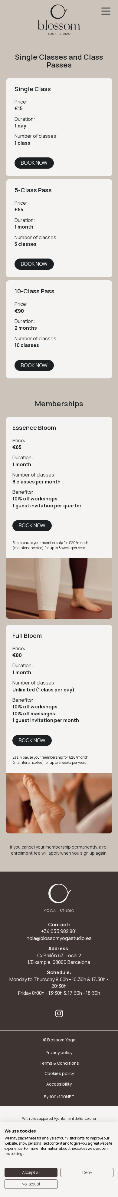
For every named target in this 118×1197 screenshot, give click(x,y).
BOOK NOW (34, 162)
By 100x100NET (59, 1097)
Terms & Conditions (59, 1063)
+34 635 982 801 (59, 931)
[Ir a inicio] (59, 20)
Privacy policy (59, 1052)
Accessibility (59, 1084)
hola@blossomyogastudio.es (59, 938)
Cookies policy (59, 1073)
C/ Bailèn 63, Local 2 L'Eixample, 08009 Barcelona (59, 958)
